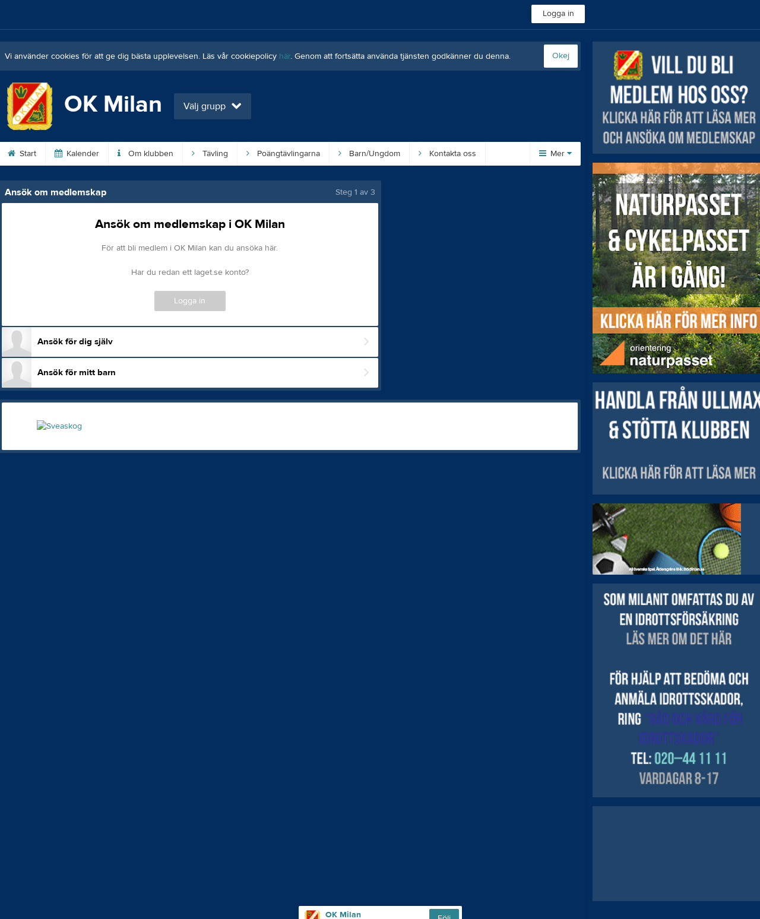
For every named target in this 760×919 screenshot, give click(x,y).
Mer (557, 153)
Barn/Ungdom (373, 153)
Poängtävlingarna (287, 153)
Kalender (81, 153)
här (284, 56)
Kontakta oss (451, 153)
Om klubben (149, 153)
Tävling (214, 153)
